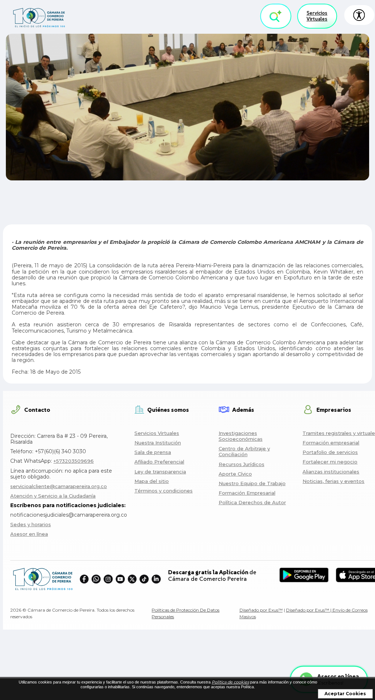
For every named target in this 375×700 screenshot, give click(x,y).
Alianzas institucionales (330, 471)
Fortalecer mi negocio (329, 462)
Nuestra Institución (157, 443)
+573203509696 (73, 461)
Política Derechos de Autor (252, 502)
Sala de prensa (152, 452)
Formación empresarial (330, 443)
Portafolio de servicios (330, 452)
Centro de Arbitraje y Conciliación (244, 451)
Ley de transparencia (160, 471)
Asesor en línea (29, 534)
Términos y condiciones (163, 491)
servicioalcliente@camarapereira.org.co (58, 486)
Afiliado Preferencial (159, 462)
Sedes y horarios (30, 524)
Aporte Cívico (235, 474)
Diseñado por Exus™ (261, 610)
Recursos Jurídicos (241, 464)
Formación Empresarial (247, 493)
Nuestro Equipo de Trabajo (252, 483)
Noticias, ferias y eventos (333, 481)
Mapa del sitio (151, 481)
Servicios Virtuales (317, 16)
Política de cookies (230, 682)
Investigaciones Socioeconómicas (241, 436)
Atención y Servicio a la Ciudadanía (53, 496)
